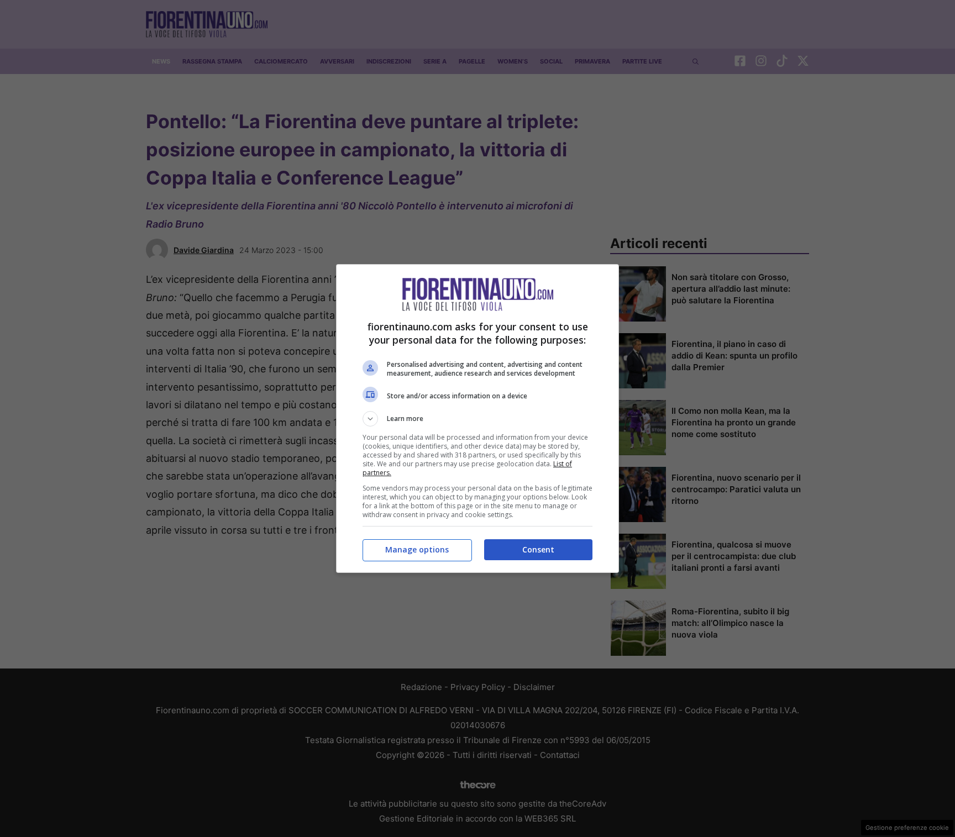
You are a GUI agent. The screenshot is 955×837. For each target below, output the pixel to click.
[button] (477, 419)
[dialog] (477, 418)
